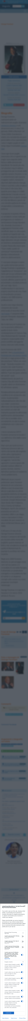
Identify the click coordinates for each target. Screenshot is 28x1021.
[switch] (22, 936)
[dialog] (14, 962)
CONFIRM (8, 1013)
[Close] (25, 906)
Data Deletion (5, 1018)
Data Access (14, 1018)
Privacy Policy (22, 1018)
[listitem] (14, 933)
